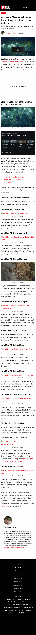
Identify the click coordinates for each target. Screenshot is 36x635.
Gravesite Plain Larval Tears (14, 177)
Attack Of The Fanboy (14, 602)
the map (6, 506)
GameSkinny (18, 607)
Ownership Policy (18, 588)
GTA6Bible (22, 613)
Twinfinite (20, 599)
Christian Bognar (11, 33)
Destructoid (24, 604)
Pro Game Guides (11, 599)
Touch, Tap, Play (19, 610)
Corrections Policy (18, 578)
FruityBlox (28, 610)
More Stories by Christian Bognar (14, 547)
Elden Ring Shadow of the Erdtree (12, 62)
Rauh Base (8, 182)
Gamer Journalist (8, 607)
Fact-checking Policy (18, 585)
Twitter (19, 567)
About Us (18, 575)
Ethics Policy (18, 581)
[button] (33, 7)
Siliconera (25, 602)
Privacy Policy (18, 592)
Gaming (4, 13)
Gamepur (27, 599)
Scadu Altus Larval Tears (12, 180)
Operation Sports (28, 607)
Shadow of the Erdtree (20, 70)
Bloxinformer (14, 613)
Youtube (18, 571)
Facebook (19, 564)
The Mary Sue (9, 610)
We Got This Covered (14, 604)
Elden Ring (4, 511)
